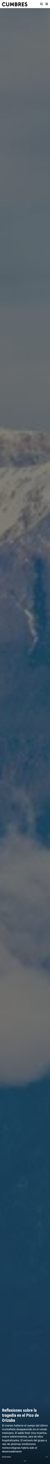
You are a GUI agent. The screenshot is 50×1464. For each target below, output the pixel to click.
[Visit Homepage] (14, 4)
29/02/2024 (6, 1457)
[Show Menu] (46, 4)
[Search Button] (41, 4)
